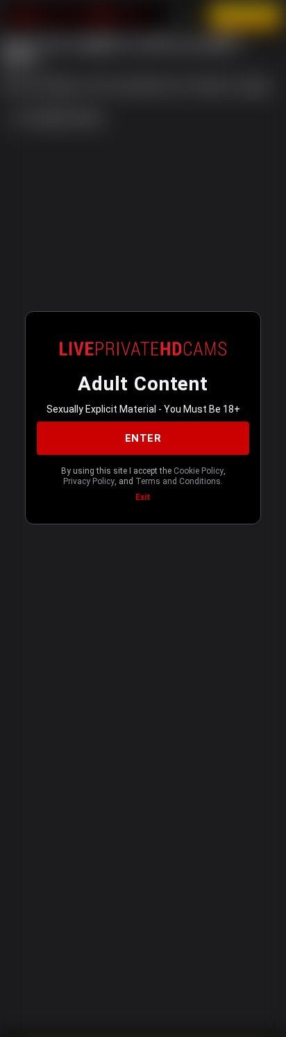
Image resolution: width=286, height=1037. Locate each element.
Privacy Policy (89, 481)
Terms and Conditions (178, 481)
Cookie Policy (199, 471)
